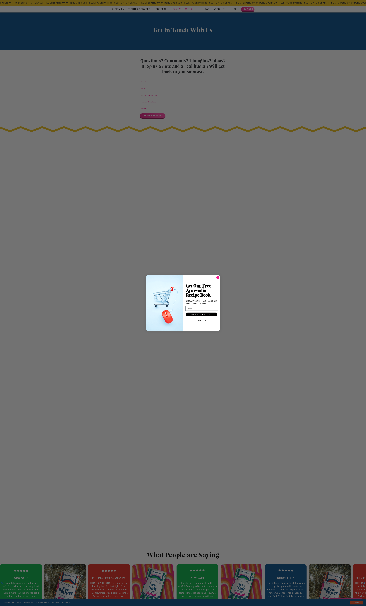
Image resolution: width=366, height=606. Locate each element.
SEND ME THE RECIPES (201, 314)
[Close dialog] (217, 277)
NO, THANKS (201, 320)
